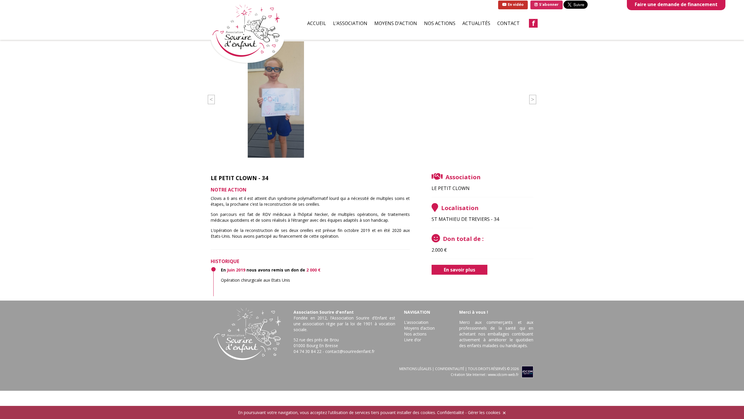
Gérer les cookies (484, 412)
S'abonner (548, 4)
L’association (350, 23)
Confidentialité (450, 412)
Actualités (476, 23)
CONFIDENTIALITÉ (449, 368)
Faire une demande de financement (676, 4)
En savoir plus (459, 270)
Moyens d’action (395, 23)
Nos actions (439, 23)
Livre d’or (412, 339)
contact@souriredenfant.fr (350, 351)
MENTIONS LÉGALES (415, 368)
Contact (508, 23)
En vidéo (515, 4)
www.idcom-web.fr (503, 374)
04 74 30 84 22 (307, 351)
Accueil (316, 23)
